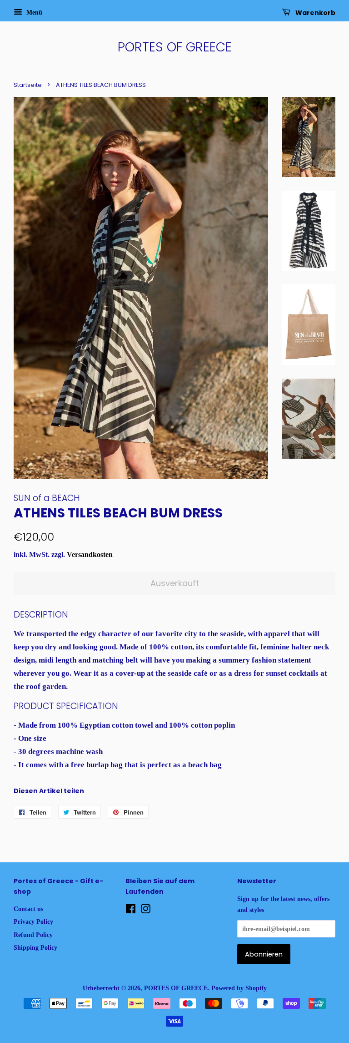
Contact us (28, 908)
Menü (33, 12)
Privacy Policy (33, 921)
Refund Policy (33, 934)
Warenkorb (314, 12)
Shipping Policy (35, 947)
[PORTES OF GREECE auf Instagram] (145, 910)
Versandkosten (90, 554)
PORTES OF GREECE (175, 47)
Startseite (28, 85)
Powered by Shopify (239, 988)
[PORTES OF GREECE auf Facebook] (130, 910)
